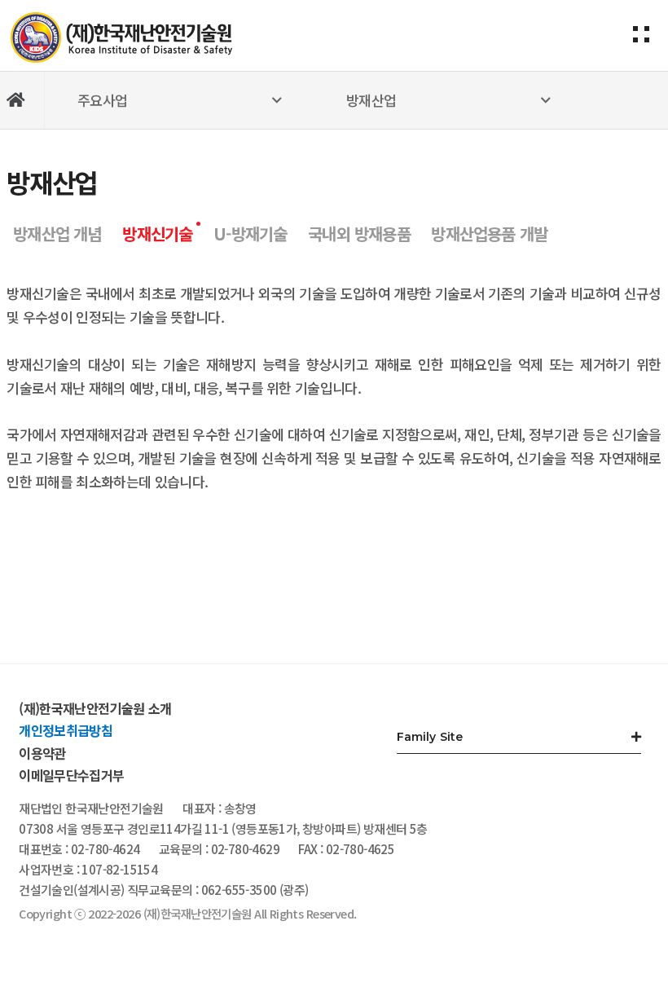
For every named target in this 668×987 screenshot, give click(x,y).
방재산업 (371, 100)
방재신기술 (157, 233)
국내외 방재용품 (359, 233)
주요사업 (102, 100)
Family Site (430, 736)
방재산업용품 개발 (489, 233)
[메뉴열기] (641, 24)
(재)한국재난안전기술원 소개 (95, 708)
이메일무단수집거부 (71, 775)
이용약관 (42, 753)
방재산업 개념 (57, 233)
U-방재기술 (250, 233)
